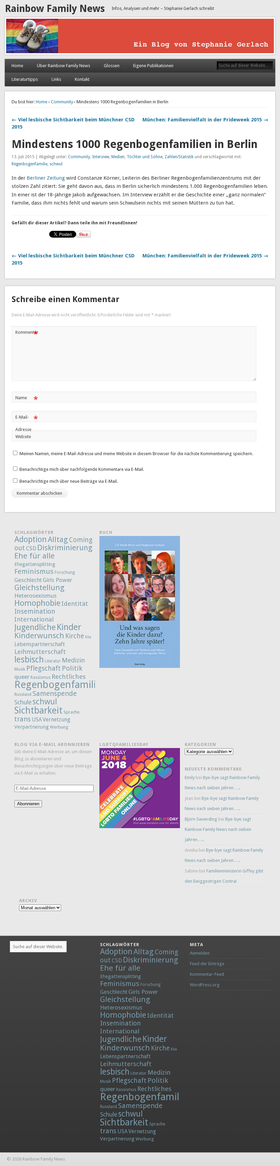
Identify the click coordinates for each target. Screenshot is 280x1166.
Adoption (30, 539)
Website (23, 436)
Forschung (65, 572)
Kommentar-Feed (207, 974)
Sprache (72, 712)
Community (62, 101)
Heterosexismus (35, 595)
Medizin (73, 660)
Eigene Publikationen (153, 65)
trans (22, 719)
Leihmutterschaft (40, 651)
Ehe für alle (34, 555)
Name (26, 399)
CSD (31, 548)
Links (56, 79)
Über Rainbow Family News (63, 65)
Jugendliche (35, 627)
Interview (100, 156)
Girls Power (57, 580)
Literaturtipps (25, 79)
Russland (22, 694)
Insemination (34, 611)
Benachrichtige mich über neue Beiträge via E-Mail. (68, 481)
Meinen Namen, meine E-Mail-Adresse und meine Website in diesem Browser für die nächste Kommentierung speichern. (136, 453)
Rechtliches (69, 677)
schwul (56, 164)
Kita (88, 637)
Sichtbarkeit (38, 710)
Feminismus (34, 571)
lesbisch (29, 659)
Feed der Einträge (207, 963)
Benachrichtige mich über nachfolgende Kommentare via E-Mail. (81, 469)
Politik (72, 668)
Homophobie (37, 603)
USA (37, 720)
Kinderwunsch (39, 635)
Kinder (69, 627)
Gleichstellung (39, 587)
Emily (190, 777)
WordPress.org (205, 984)
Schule (22, 702)
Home (17, 65)
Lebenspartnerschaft (39, 644)
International (34, 619)
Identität (74, 603)
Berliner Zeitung (46, 178)
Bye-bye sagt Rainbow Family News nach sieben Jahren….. (218, 829)
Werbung (59, 727)
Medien (118, 156)
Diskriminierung (65, 547)
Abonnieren (28, 803)
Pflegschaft (43, 668)
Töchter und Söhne (145, 156)
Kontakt (82, 79)
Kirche (74, 636)
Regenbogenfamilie (29, 164)
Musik (19, 669)
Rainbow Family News (55, 8)
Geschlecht (28, 580)
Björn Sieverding (201, 819)
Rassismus (40, 677)
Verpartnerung (31, 727)
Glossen (112, 65)
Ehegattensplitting (34, 564)
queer (21, 676)
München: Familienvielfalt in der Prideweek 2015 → (205, 120)
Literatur (53, 661)
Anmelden (200, 953)
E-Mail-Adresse (26, 423)
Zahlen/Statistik (179, 156)
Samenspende (54, 693)
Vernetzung (56, 719)
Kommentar (26, 334)
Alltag (58, 539)
